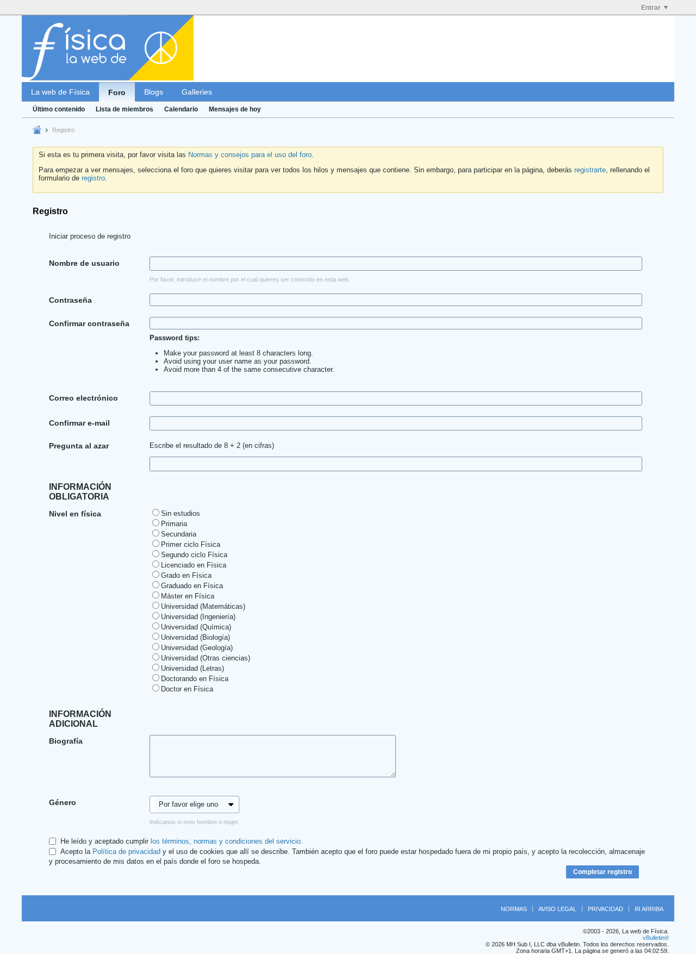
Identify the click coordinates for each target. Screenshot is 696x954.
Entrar (651, 7)
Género (62, 802)
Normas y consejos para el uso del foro (250, 155)
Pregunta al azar (79, 445)
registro (93, 178)
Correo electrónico (83, 398)
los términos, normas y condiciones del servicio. (227, 841)
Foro (117, 92)
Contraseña (70, 300)
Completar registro (602, 872)
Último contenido (59, 109)
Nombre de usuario (84, 263)
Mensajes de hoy (235, 109)
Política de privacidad (126, 851)
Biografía (66, 741)
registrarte (590, 170)
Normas (514, 909)
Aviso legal (557, 909)
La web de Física (60, 92)
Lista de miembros (124, 109)
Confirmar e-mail (79, 423)
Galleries (197, 92)
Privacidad (605, 909)
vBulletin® (656, 937)
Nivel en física (75, 513)
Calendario (181, 109)
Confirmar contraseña (89, 323)
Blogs (153, 92)
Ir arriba (649, 909)
